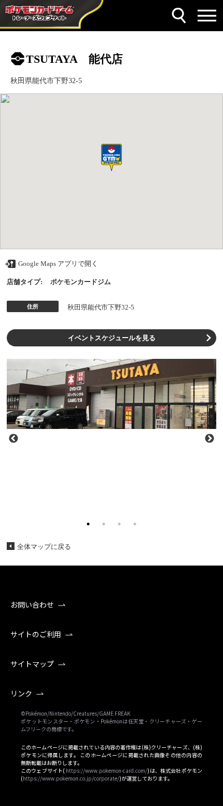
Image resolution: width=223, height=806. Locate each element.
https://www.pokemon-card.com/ (106, 770)
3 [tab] (119, 524)
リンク (21, 693)
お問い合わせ (32, 604)
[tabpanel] (111, 394)
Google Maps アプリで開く (58, 263)
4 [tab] (135, 524)
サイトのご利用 (35, 634)
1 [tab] (88, 524)
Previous (13, 438)
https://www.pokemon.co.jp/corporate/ (71, 778)
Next (209, 438)
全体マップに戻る (44, 546)
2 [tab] (104, 524)
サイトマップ (32, 664)
